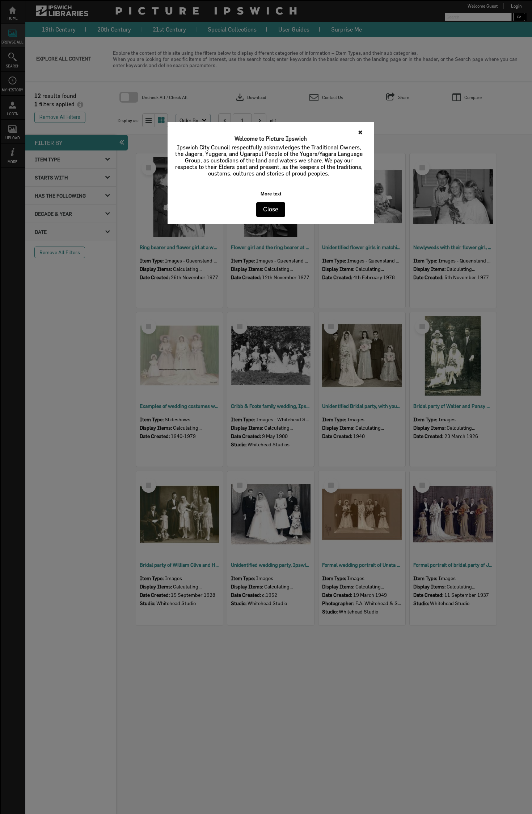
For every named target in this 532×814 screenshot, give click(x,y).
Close (270, 209)
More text (271, 194)
